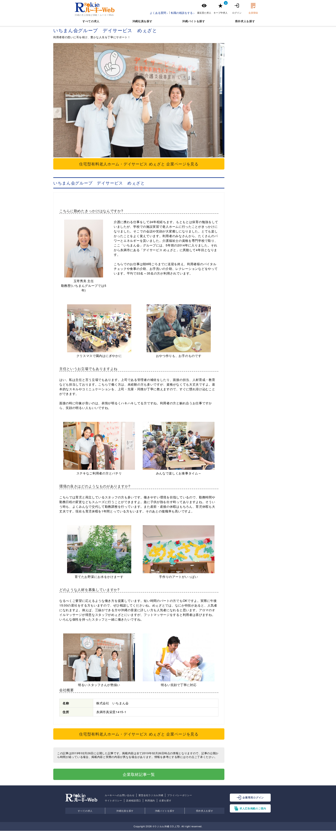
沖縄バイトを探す (165, 810)
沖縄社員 (138, 21)
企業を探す (165, 800)
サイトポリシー (113, 800)
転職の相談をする (182, 13)
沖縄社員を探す (125, 810)
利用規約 (150, 800)
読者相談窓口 (133, 800)
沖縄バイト (189, 21)
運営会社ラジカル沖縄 (150, 795)
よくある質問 (158, 13)
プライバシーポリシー (179, 795)
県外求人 (241, 21)
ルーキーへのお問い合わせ (119, 795)
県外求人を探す (204, 810)
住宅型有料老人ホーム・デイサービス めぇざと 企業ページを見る (139, 164)
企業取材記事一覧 (139, 774)
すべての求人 (91, 21)
